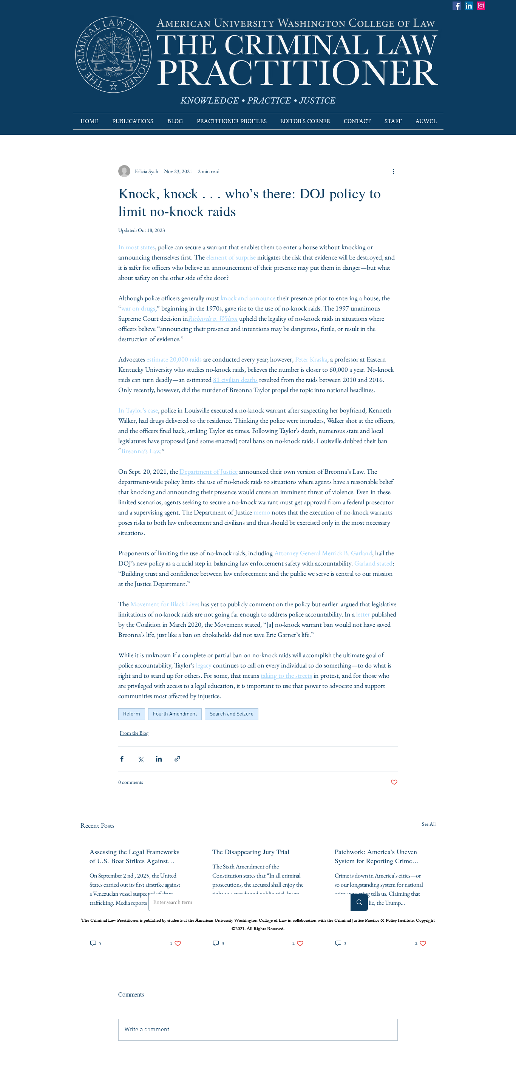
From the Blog (134, 732)
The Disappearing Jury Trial (250, 851)
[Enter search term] (359, 902)
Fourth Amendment (175, 714)
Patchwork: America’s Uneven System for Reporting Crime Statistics (376, 856)
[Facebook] (457, 6)
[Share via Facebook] (121, 758)
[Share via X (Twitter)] (140, 758)
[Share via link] (177, 758)
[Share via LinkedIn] (158, 758)
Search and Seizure (231, 714)
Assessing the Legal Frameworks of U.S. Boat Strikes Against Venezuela (134, 856)
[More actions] (393, 171)
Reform (131, 714)
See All (429, 824)
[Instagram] (481, 6)
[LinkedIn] (469, 6)
